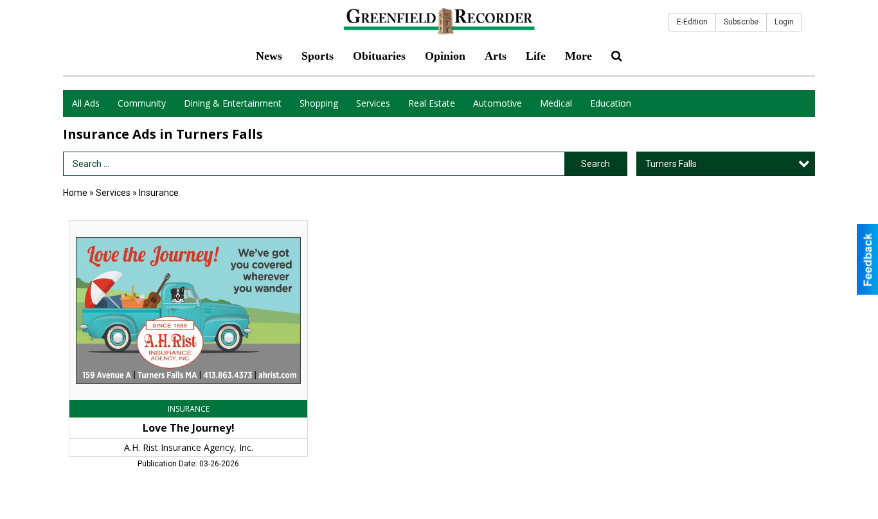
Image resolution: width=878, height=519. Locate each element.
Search (595, 164)
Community (142, 103)
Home (75, 193)
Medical (556, 103)
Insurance (159, 193)
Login (784, 21)
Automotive (497, 103)
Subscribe (741, 21)
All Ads (86, 103)
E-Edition (692, 21)
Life (536, 55)
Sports (317, 55)
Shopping (319, 103)
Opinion (445, 55)
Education (610, 103)
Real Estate (431, 103)
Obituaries (379, 55)
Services (373, 103)
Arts (495, 55)
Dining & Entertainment (233, 103)
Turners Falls (671, 164)
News (269, 55)
